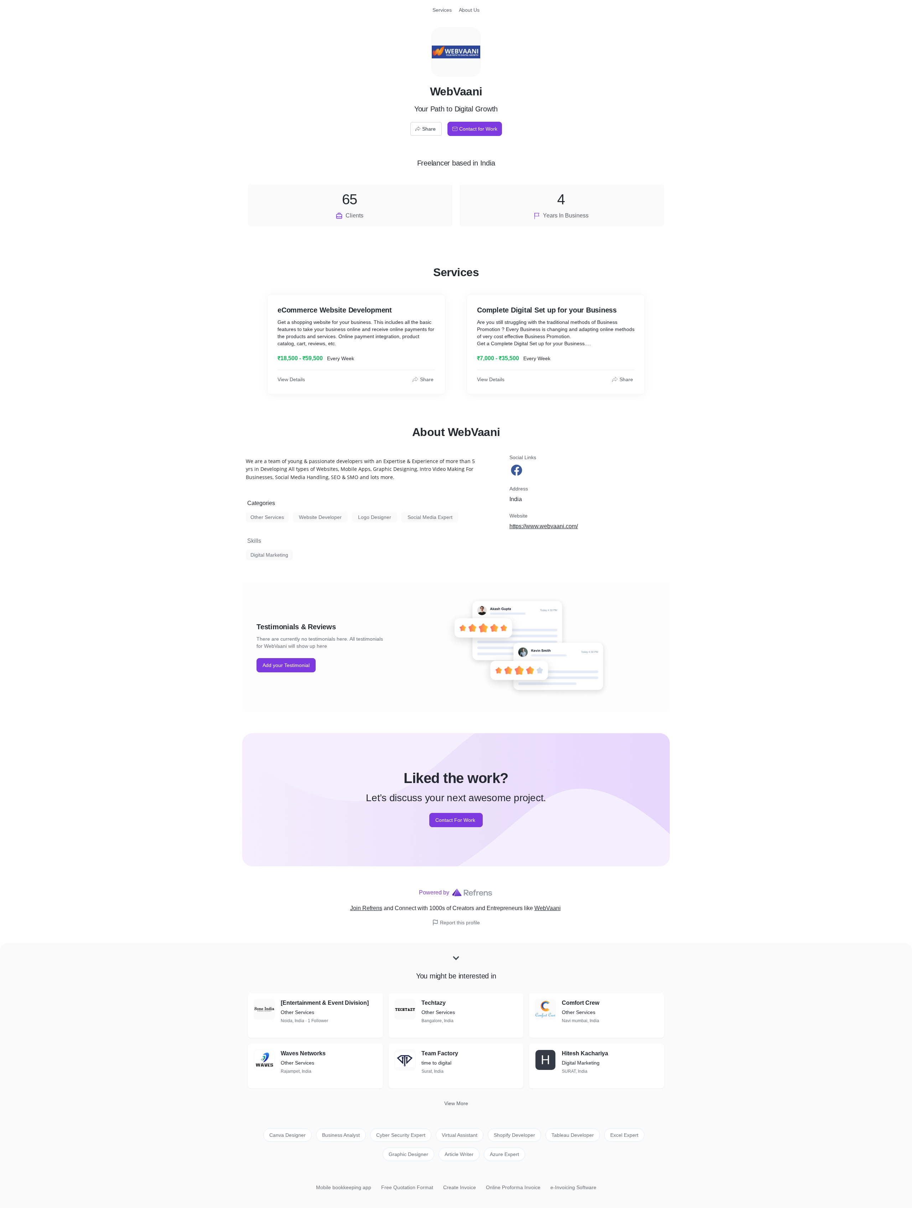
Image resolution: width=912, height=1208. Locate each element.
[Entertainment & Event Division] (325, 1003)
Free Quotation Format (407, 1187)
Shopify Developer (514, 1135)
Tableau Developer (572, 1135)
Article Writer (459, 1154)
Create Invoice (459, 1187)
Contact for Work (478, 129)
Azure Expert (504, 1154)
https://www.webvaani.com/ (543, 526)
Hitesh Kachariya (585, 1053)
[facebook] (517, 470)
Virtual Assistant (459, 1135)
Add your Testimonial (286, 665)
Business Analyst (341, 1135)
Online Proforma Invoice (513, 1187)
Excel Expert (624, 1135)
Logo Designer (374, 517)
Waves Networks (303, 1053)
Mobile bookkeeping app (343, 1187)
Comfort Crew (580, 1003)
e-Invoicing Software (573, 1187)
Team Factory (439, 1053)
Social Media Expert (430, 517)
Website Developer (320, 517)
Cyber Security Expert (400, 1135)
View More (456, 1103)
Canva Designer (287, 1135)
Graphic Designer (408, 1154)
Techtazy (433, 1003)
